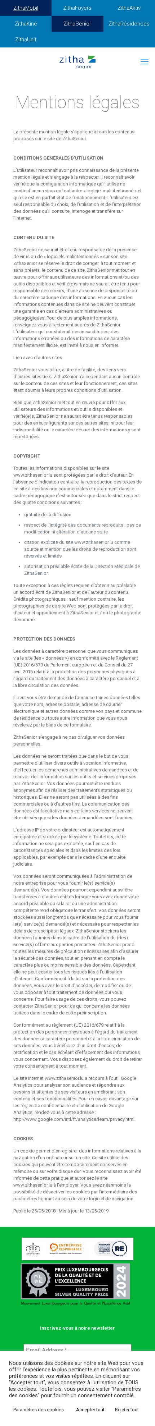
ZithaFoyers (77, 8)
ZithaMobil (25, 8)
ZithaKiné (26, 23)
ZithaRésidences (129, 23)
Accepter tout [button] (90, 1409)
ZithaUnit (25, 39)
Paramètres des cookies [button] (38, 1409)
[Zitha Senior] (77, 62)
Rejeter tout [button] (127, 1409)
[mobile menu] (145, 62)
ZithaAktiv (129, 8)
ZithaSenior (77, 23)
